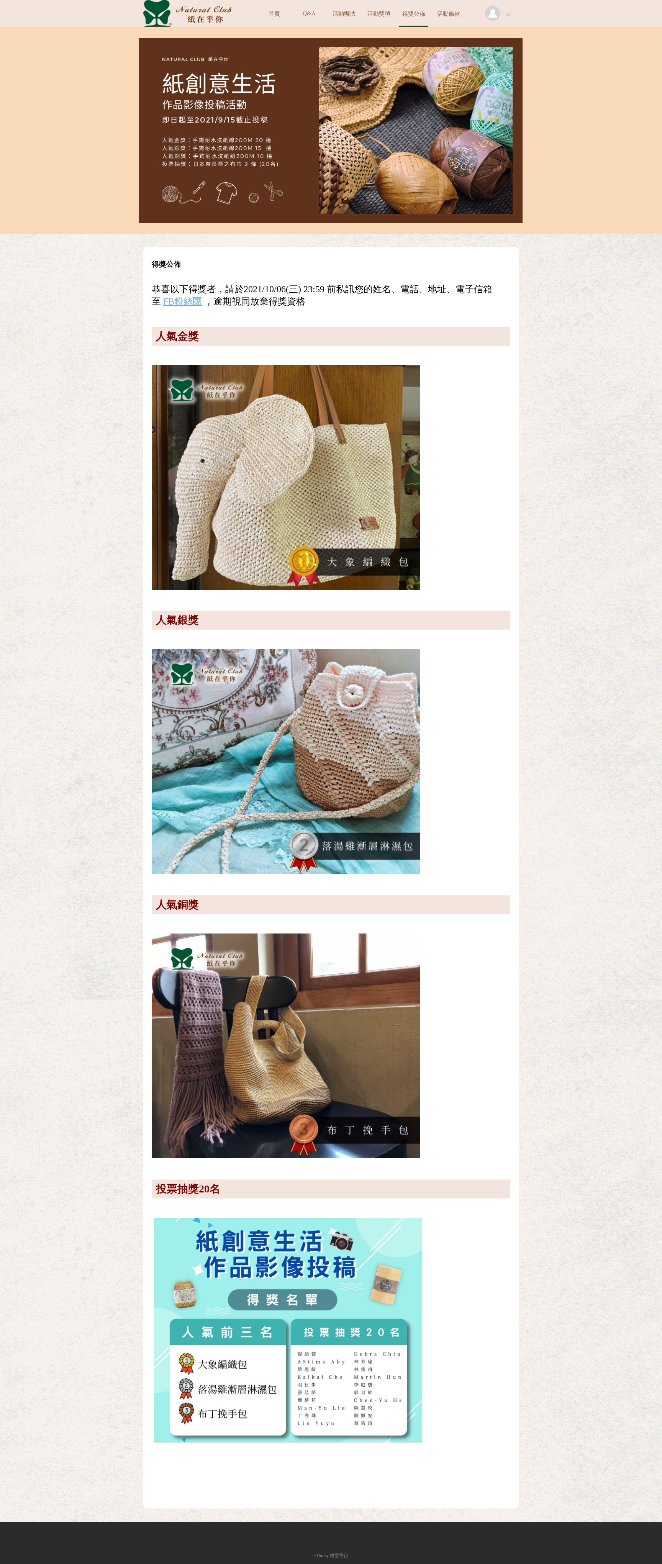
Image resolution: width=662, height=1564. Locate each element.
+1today (321, 1555)
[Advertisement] (331, 1481)
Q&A (309, 13)
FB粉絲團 (182, 301)
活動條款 (448, 14)
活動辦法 (344, 14)
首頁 (274, 14)
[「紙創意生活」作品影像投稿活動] (187, 24)
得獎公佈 (413, 14)
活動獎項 (378, 14)
